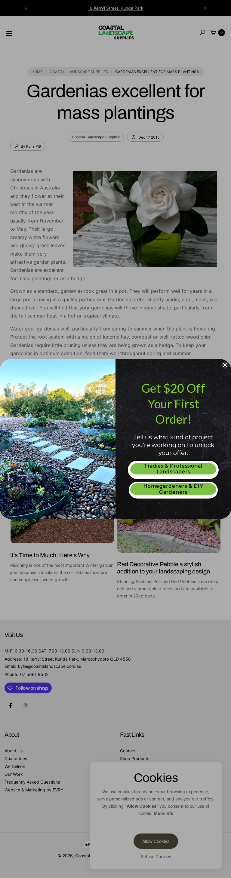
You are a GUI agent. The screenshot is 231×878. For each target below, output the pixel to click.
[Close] (225, 365)
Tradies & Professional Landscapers (173, 468)
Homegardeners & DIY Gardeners (173, 489)
